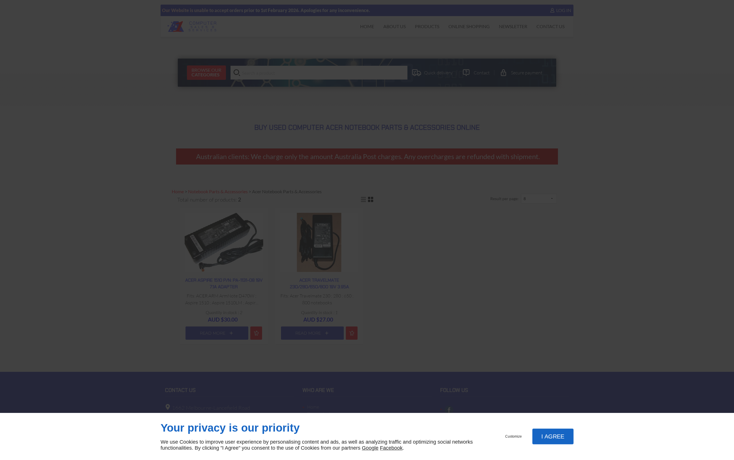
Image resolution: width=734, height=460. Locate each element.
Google (370, 448)
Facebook (391, 448)
